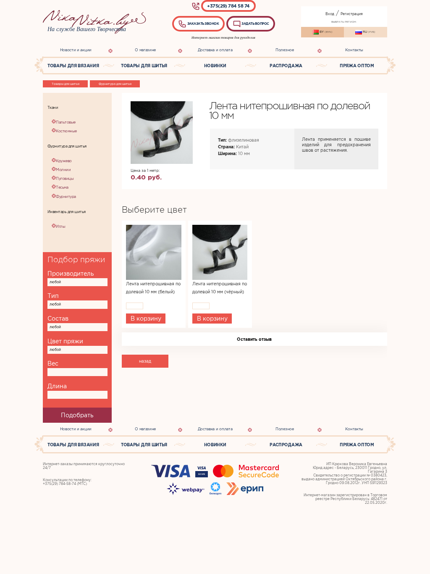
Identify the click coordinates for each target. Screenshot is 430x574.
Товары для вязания (73, 65)
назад (145, 361)
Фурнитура (66, 197)
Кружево (63, 161)
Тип (53, 295)
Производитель (70, 273)
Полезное (284, 50)
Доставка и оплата (215, 50)
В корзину (146, 318)
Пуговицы (64, 178)
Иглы (60, 226)
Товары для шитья (144, 65)
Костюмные (66, 131)
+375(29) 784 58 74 (228, 5)
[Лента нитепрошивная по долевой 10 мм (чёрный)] (219, 252)
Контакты (354, 50)
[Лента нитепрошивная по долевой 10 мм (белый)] (153, 252)
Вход (329, 14)
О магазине (145, 50)
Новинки (215, 65)
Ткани (52, 107)
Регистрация (352, 14)
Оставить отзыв (254, 339)
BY (326, 31)
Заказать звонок (202, 24)
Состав (57, 318)
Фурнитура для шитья (115, 83)
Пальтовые (65, 122)
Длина (57, 386)
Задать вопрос (255, 24)
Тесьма (62, 187)
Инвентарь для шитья (66, 212)
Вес (52, 363)
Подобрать (77, 415)
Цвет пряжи (65, 341)
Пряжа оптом (357, 65)
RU (368, 31)
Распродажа (286, 65)
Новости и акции (76, 50)
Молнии (63, 170)
